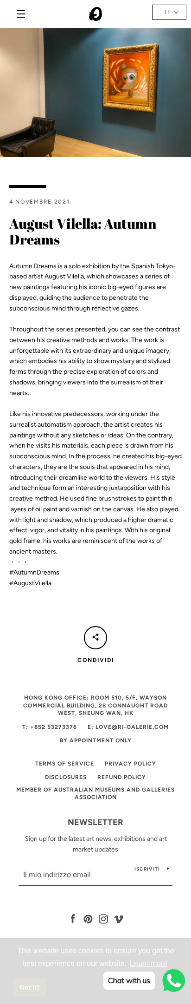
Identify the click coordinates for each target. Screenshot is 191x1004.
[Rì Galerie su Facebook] (72, 919)
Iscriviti (147, 869)
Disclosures (66, 777)
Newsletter (95, 822)
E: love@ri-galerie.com (128, 727)
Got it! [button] (29, 987)
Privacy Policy (130, 763)
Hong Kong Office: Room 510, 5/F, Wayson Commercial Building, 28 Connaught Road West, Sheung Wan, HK (95, 705)
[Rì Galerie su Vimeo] (118, 919)
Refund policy (121, 777)
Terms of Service (64, 763)
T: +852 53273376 (49, 727)
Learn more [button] (148, 963)
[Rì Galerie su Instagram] (103, 919)
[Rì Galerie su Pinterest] (88, 919)
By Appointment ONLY (96, 740)
